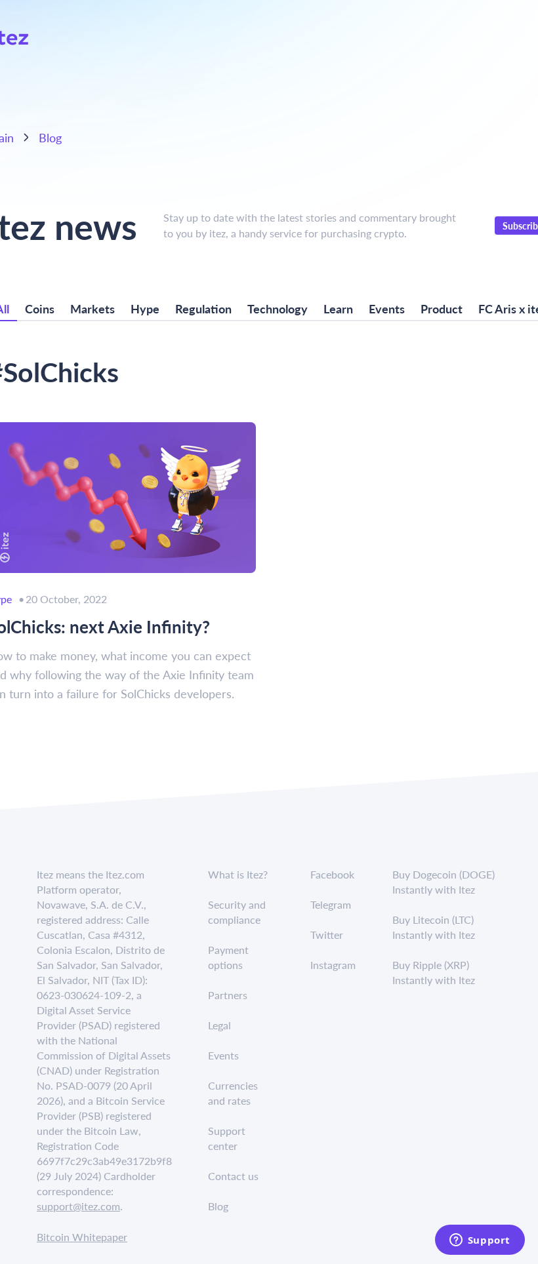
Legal (219, 1025)
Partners (227, 994)
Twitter (326, 934)
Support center (226, 1138)
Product (442, 308)
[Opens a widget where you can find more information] (479, 1241)
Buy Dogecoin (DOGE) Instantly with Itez (443, 882)
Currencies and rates (233, 1093)
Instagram (333, 964)
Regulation (203, 308)
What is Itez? (238, 874)
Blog (50, 137)
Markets (92, 308)
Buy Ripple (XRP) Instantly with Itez (433, 972)
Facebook (332, 874)
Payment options (228, 957)
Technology (277, 308)
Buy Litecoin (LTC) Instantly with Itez (433, 927)
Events (387, 308)
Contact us (233, 1175)
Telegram (330, 904)
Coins (39, 308)
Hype (145, 308)
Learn (338, 308)
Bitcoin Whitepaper (82, 1236)
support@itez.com (78, 1206)
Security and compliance (237, 912)
